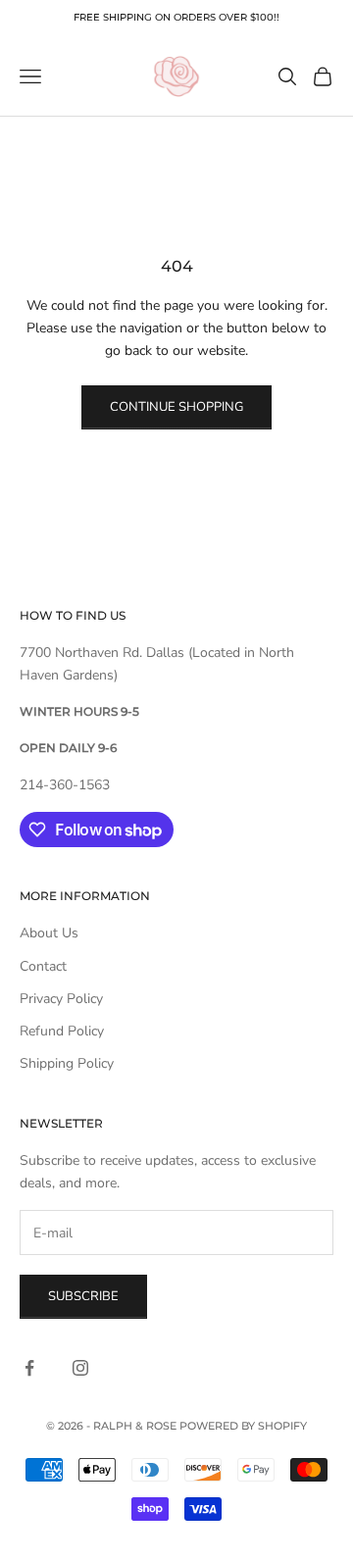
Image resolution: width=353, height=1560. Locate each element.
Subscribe (83, 1296)
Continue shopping (176, 407)
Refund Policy (62, 1031)
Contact (43, 966)
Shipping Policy (67, 1063)
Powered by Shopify (243, 1426)
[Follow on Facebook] (29, 1368)
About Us (49, 933)
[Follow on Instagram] (80, 1368)
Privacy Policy (61, 998)
